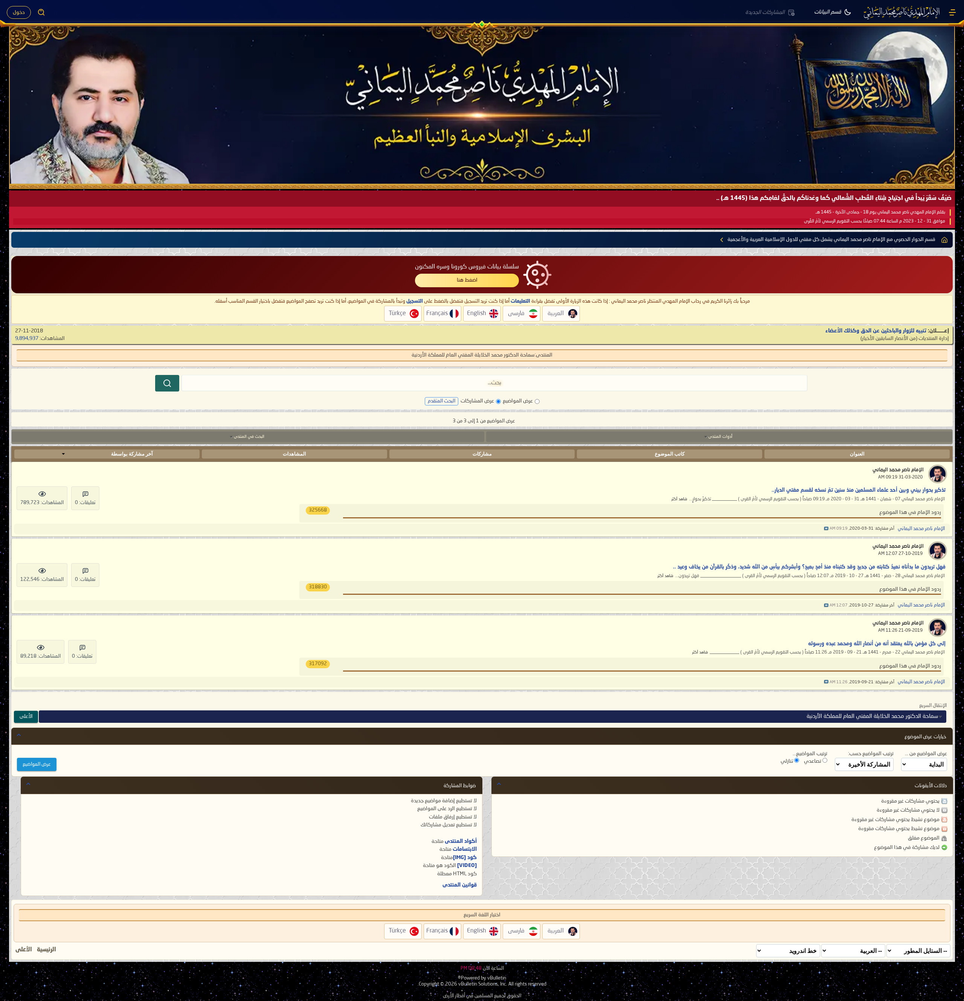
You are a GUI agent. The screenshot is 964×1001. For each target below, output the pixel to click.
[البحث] (167, 383)
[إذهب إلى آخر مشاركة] (826, 529)
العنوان (857, 454)
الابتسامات (465, 849)
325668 (318, 510)
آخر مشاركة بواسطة (132, 454)
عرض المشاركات (477, 401)
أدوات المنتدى (720, 437)
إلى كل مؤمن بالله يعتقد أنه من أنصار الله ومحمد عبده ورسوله (877, 643)
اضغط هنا (467, 280)
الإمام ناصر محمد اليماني (898, 470)
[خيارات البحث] (41, 12)
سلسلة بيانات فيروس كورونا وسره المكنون (467, 267)
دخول (19, 12)
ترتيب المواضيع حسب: (871, 753)
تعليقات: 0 (85, 502)
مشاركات (482, 454)
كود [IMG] (465, 857)
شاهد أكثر (679, 499)
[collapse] (18, 735)
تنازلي (787, 761)
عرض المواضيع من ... (926, 753)
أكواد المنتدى (461, 841)
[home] (944, 240)
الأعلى (26, 716)
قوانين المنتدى (459, 885)
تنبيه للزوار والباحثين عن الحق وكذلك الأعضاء (875, 331)
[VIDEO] (467, 865)
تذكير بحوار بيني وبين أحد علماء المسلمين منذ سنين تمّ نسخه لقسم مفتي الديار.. (859, 490)
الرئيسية (46, 949)
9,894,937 (26, 338)
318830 (318, 587)
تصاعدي (813, 761)
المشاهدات (294, 454)
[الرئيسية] (952, 12)
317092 (318, 663)
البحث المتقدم (441, 401)
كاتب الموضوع (670, 454)
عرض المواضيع (518, 401)
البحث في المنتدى (249, 437)
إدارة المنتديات (933, 338)
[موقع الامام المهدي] (902, 12)
